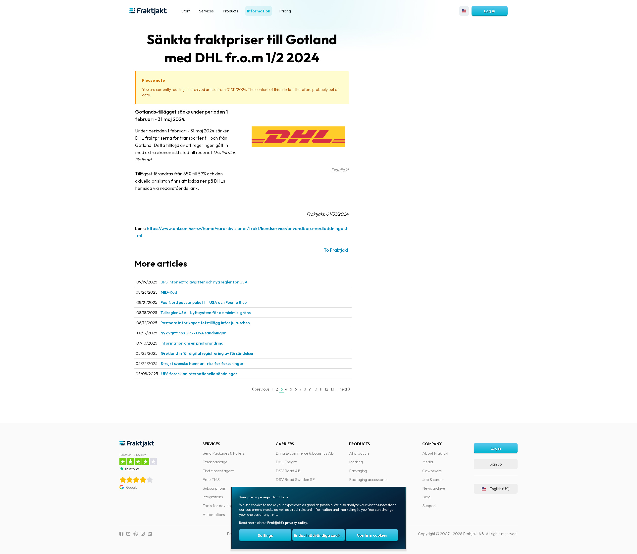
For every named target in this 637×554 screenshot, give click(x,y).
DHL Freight (286, 461)
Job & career (433, 479)
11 (321, 389)
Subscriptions (214, 488)
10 (315, 389)
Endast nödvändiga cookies (319, 535)
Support (429, 505)
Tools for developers (221, 505)
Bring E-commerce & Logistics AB (305, 453)
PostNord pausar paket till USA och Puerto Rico (203, 302)
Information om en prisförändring (191, 343)
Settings (265, 535)
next (344, 389)
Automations (214, 514)
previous (261, 389)
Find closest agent (218, 470)
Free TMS (211, 479)
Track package (215, 461)
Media (427, 461)
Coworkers (432, 470)
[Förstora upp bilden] (299, 162)
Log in (489, 10)
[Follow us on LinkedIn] (150, 534)
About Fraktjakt (435, 453)
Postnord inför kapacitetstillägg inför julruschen (205, 322)
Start (185, 10)
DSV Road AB (288, 470)
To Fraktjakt (336, 250)
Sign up (495, 464)
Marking (356, 461)
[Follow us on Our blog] (135, 534)
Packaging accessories (368, 479)
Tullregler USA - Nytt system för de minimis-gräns (205, 312)
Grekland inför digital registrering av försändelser (207, 353)
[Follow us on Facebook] (121, 534)
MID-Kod (169, 292)
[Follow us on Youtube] (128, 534)
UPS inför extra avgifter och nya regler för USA (204, 281)
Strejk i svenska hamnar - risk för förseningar (202, 363)
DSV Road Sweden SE (295, 479)
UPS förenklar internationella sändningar (199, 373)
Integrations (213, 496)
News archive (433, 488)
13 (332, 389)
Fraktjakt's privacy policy (287, 522)
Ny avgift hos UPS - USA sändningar (193, 332)
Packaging (358, 470)
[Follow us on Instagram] (143, 534)
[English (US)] (464, 11)
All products (359, 453)
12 (326, 389)
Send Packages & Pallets (223, 453)
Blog (426, 496)
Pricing (285, 10)
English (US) (499, 488)
